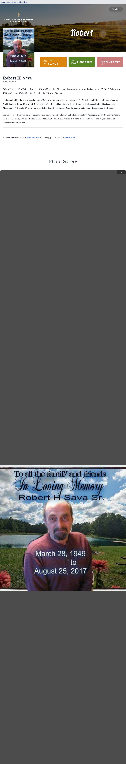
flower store (69, 137)
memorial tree (32, 137)
